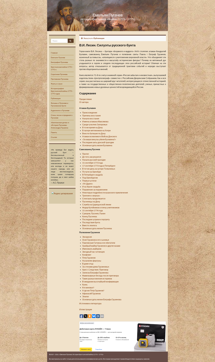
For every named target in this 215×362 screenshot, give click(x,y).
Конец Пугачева (89, 216)
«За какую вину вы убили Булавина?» (99, 139)
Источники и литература (90, 303)
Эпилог (85, 296)
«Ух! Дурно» (87, 183)
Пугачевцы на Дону (91, 201)
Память (54, 132)
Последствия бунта (91, 222)
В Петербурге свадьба (92, 174)
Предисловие (85, 99)
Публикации (56, 98)
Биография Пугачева (59, 62)
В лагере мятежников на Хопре (96, 130)
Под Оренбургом (90, 177)
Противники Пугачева (59, 79)
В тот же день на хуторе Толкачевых (98, 169)
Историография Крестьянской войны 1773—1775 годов (62, 91)
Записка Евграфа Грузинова (95, 272)
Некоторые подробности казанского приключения (105, 192)
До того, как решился (91, 157)
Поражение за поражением (94, 189)
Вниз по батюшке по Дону (94, 133)
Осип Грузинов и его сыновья (95, 240)
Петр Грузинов (89, 257)
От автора (83, 102)
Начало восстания (90, 118)
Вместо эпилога (89, 225)
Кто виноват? (88, 287)
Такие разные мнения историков (97, 278)
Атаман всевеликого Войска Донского (99, 136)
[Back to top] (209, 356)
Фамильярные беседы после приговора (100, 275)
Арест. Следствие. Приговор (95, 269)
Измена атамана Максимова (95, 121)
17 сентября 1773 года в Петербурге (98, 166)
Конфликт (86, 255)
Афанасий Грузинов (91, 293)
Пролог (85, 154)
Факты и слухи (56, 84)
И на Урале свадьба (91, 186)
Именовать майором (91, 249)
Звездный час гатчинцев (93, 252)
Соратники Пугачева (59, 74)
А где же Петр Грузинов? (93, 290)
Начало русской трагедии (94, 160)
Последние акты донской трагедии (98, 142)
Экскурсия (87, 237)
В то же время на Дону (92, 127)
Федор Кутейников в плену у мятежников (100, 207)
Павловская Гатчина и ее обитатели (98, 243)
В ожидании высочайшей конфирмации (100, 281)
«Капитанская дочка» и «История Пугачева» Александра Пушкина (60, 125)
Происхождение (89, 112)
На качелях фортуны (91, 260)
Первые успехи (89, 180)
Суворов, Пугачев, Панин (93, 213)
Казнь (84, 284)
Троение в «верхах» (91, 195)
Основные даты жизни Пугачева (97, 228)
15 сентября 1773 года (92, 163)
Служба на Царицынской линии (96, 204)
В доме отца (87, 263)
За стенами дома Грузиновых (95, 266)
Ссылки (54, 137)
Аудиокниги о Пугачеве (60, 110)
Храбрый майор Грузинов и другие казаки (101, 246)
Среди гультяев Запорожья (94, 124)
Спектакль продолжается (93, 198)
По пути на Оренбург (91, 171)
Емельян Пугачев (108, 14)
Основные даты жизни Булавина (97, 145)
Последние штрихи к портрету (96, 219)
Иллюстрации (85, 309)
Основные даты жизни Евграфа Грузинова (101, 299)
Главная (54, 53)
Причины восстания (91, 115)
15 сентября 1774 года (92, 210)
